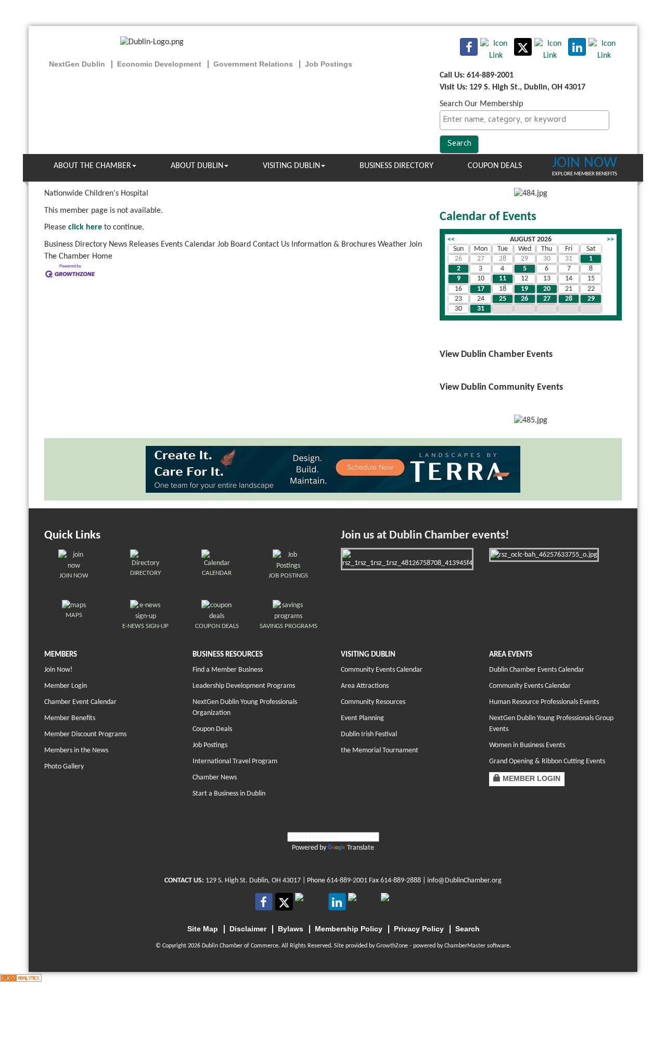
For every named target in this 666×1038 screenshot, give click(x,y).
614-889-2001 (347, 881)
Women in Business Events (527, 745)
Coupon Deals (495, 166)
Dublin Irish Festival (369, 734)
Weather (392, 244)
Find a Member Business (228, 670)
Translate (360, 848)
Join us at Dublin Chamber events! (425, 536)
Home (102, 256)
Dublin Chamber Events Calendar (536, 670)
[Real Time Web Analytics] (21, 977)
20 (546, 289)
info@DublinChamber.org (464, 881)
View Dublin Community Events (501, 387)
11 (502, 279)
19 (524, 289)
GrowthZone (392, 946)
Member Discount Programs (85, 734)
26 (524, 299)
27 (546, 299)
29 (591, 299)
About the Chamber (92, 166)
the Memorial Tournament (379, 750)
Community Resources (373, 702)
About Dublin (197, 166)
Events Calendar (188, 244)
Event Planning (362, 718)
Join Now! (58, 670)
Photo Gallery (64, 767)
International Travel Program (235, 761)
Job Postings (210, 745)
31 (480, 309)
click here (85, 227)
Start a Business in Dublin (229, 794)
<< (451, 240)
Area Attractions (365, 686)
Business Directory (396, 166)
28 (568, 299)
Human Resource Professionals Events (544, 702)
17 (480, 289)
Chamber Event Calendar (80, 702)
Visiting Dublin (291, 166)
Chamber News (215, 777)
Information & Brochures (333, 244)
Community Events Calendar (381, 670)
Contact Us (271, 244)
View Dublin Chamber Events (496, 355)
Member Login (65, 686)
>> (610, 240)
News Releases (134, 244)
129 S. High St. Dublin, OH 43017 (253, 881)
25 (502, 299)
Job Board (234, 244)
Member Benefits (69, 718)
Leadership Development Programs (244, 686)
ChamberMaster (464, 946)
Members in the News (76, 750)
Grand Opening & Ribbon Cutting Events (547, 761)
